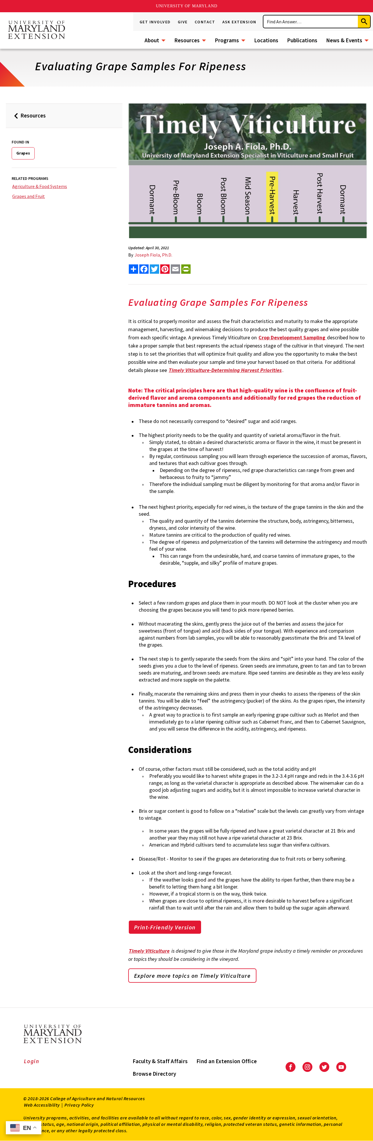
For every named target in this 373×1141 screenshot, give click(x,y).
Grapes (23, 153)
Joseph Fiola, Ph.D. (153, 255)
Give (183, 21)
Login (31, 1061)
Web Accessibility (42, 1105)
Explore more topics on (192, 975)
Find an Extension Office (226, 1061)
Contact (205, 21)
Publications (302, 40)
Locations (266, 40)
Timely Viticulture (149, 950)
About (152, 40)
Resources (187, 40)
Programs (227, 40)
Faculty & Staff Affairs (160, 1061)
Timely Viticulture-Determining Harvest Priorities (225, 370)
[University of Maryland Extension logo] (36, 30)
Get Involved (155, 21)
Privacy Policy (79, 1105)
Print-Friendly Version (165, 927)
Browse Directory (154, 1073)
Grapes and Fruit (28, 196)
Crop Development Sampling (292, 337)
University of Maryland (186, 6)
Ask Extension (239, 21)
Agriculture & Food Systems (39, 186)
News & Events (344, 40)
